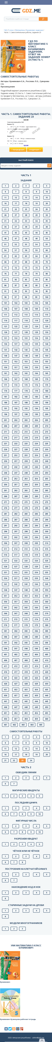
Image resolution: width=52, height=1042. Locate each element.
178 (26, 391)
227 (15, 449)
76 (5, 273)
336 (5, 578)
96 (5, 297)
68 (26, 262)
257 (15, 484)
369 (36, 613)
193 (26, 408)
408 (26, 660)
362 (15, 607)
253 (26, 478)
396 (5, 648)
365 (46, 607)
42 (16, 232)
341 (5, 584)
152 (15, 361)
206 (5, 426)
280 (46, 508)
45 (47, 232)
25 (47, 209)
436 (5, 695)
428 (26, 683)
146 (5, 355)
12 (16, 197)
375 (46, 619)
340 (46, 578)
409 (36, 660)
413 (26, 666)
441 (5, 701)
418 (26, 672)
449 (36, 707)
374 (36, 619)
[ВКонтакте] (6, 1028)
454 (36, 713)
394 (36, 642)
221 (5, 443)
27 (16, 215)
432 (15, 689)
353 (26, 596)
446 (5, 707)
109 (36, 309)
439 (36, 695)
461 (5, 724)
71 (5, 268)
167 (15, 379)
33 (26, 221)
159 (36, 367)
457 (15, 719)
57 (16, 250)
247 (15, 473)
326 (5, 566)
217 (15, 437)
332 (15, 572)
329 (36, 566)
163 (26, 373)
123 (26, 326)
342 (15, 584)
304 (36, 537)
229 (36, 449)
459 (36, 719)
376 (5, 625)
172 (15, 385)
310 (46, 543)
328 (26, 566)
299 (36, 531)
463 (23, 724)
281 (5, 514)
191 (5, 408)
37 (16, 227)
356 (5, 601)
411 (5, 666)
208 (26, 426)
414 (36, 666)
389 (36, 637)
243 (26, 467)
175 (46, 385)
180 (46, 391)
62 (16, 256)
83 (26, 279)
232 (15, 455)
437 (15, 695)
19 (36, 203)
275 (46, 502)
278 (26, 508)
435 (46, 689)
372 (15, 619)
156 (5, 367)
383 (26, 631)
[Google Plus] (21, 1028)
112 (15, 314)
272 (15, 502)
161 (5, 373)
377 (15, 625)
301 (5, 537)
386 (5, 637)
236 (5, 461)
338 (26, 578)
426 (5, 683)
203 (26, 420)
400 (46, 648)
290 (46, 519)
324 (36, 560)
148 (26, 355)
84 (36, 279)
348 (26, 590)
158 (26, 367)
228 (26, 449)
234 (36, 455)
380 (46, 625)
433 (26, 689)
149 (36, 355)
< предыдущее (17, 149)
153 (26, 361)
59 (36, 250)
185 (46, 396)
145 (46, 350)
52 (16, 244)
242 (15, 467)
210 (46, 426)
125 (46, 326)
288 (26, 519)
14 (36, 197)
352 (15, 596)
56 (5, 250)
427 (15, 683)
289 (36, 519)
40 (47, 227)
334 (36, 572)
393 (26, 642)
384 (36, 631)
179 (36, 391)
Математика (20, 30)
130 (46, 332)
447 (15, 707)
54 (36, 244)
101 (5, 303)
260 (46, 484)
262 (15, 490)
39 (36, 227)
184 (36, 396)
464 (31, 724)
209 (36, 426)
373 (26, 619)
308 (26, 543)
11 (5, 197)
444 (36, 701)
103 (26, 303)
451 (5, 713)
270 (46, 496)
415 (46, 666)
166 (5, 379)
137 (15, 344)
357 (15, 601)
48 (26, 238)
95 (47, 291)
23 (26, 209)
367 (15, 613)
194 (36, 408)
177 (15, 391)
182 (15, 396)
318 (26, 555)
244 (36, 467)
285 (46, 514)
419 (36, 672)
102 (15, 303)
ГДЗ (5, 30)
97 (16, 297)
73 (26, 268)
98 (26, 297)
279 (36, 508)
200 (46, 414)
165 (46, 373)
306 (5, 543)
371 (5, 619)
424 (36, 678)
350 (46, 590)
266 (5, 496)
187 (15, 402)
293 (26, 525)
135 (46, 338)
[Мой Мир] (17, 1028)
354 (36, 596)
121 (5, 326)
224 (36, 443)
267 (15, 496)
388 (26, 637)
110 (46, 309)
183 (26, 396)
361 (5, 607)
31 (5, 221)
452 (15, 713)
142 (15, 350)
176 (5, 391)
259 (36, 484)
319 (36, 555)
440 (46, 695)
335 (46, 572)
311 (5, 549)
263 (26, 490)
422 (15, 678)
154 (36, 361)
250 (46, 473)
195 (46, 408)
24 (36, 209)
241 (5, 467)
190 (46, 402)
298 (26, 531)
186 (5, 402)
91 (5, 291)
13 (26, 197)
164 (36, 373)
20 (47, 203)
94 (36, 291)
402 (15, 654)
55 (47, 244)
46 (5, 238)
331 (5, 572)
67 (16, 262)
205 (46, 420)
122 (15, 326)
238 (26, 461)
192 (15, 408)
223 (26, 443)
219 (36, 437)
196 (5, 414)
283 (26, 514)
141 (5, 350)
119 (36, 320)
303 (26, 537)
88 (26, 285)
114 (36, 314)
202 (15, 420)
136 (5, 344)
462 (14, 724)
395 (46, 642)
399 (36, 648)
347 (15, 590)
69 (36, 262)
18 (26, 203)
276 (5, 508)
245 (46, 467)
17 (16, 203)
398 (26, 648)
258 (26, 484)
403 (26, 654)
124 (36, 326)
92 (16, 291)
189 (36, 402)
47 (16, 238)
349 (36, 590)
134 (36, 338)
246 (5, 473)
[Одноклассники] (13, 1028)
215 (46, 432)
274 (36, 502)
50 (47, 238)
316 (5, 555)
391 (5, 642)
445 (46, 701)
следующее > (35, 149)
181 (5, 396)
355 (46, 596)
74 (36, 268)
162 (15, 373)
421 (5, 678)
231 (5, 455)
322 (15, 560)
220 (46, 437)
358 (26, 601)
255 (46, 478)
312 (15, 549)
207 (15, 426)
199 (36, 414)
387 (15, 637)
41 (5, 232)
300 (46, 531)
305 (46, 537)
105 (46, 303)
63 (26, 256)
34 (36, 221)
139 (36, 344)
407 (15, 660)
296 (5, 531)
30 (47, 215)
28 (26, 215)
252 (15, 478)
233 (26, 455)
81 (5, 279)
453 (26, 713)
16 (5, 203)
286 (5, 519)
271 (5, 502)
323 (26, 560)
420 (46, 672)
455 (46, 713)
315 (46, 549)
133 (26, 338)
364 (36, 607)
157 (15, 367)
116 (5, 320)
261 (5, 490)
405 (46, 654)
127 (15, 332)
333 (26, 572)
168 (26, 379)
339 (36, 578)
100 (46, 297)
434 (36, 689)
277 (15, 508)
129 (36, 332)
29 (36, 215)
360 (46, 601)
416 (5, 672)
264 (36, 490)
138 (26, 344)
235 (46, 455)
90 (47, 285)
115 (46, 314)
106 (5, 309)
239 (36, 461)
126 (5, 332)
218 (26, 437)
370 (46, 613)
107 (15, 309)
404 (36, 654)
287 (15, 519)
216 (5, 437)
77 (16, 273)
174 (36, 385)
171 (5, 385)
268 (26, 496)
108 (26, 309)
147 (15, 355)
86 (5, 285)
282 (15, 514)
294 (36, 525)
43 (26, 232)
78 (26, 273)
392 (15, 642)
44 (36, 232)
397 (15, 648)
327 (15, 566)
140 (46, 344)
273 (26, 502)
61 (5, 256)
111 (5, 314)
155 (46, 361)
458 (26, 719)
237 (15, 461)
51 (5, 244)
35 (47, 221)
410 (46, 660)
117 (15, 320)
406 (5, 660)
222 (15, 443)
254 (36, 478)
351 (5, 596)
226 (5, 449)
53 (26, 244)
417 (15, 672)
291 (5, 525)
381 (5, 631)
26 (5, 215)
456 (5, 719)
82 (16, 279)
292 (15, 525)
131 (5, 338)
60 (47, 250)
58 (26, 250)
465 (40, 724)
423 (26, 678)
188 (26, 402)
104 (36, 303)
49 (36, 238)
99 (36, 297)
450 (46, 707)
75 (47, 268)
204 (36, 420)
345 (46, 584)
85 (47, 279)
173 (26, 385)
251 (5, 478)
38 (26, 227)
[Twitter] (10, 1028)
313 (26, 549)
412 (15, 666)
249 (36, 473)
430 (46, 683)
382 (15, 631)
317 (15, 555)
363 (26, 607)
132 (15, 338)
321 (5, 560)
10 (47, 191)
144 (36, 350)
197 (15, 414)
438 (26, 695)
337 (15, 578)
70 (47, 262)
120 (46, 320)
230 (46, 449)
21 (5, 209)
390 (46, 637)
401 (5, 654)
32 (16, 221)
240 (46, 461)
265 (46, 490)
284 (36, 514)
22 (16, 209)
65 (47, 256)
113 (26, 314)
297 (15, 531)
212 (15, 432)
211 (5, 432)
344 (36, 584)
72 (16, 268)
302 (15, 537)
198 (26, 414)
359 (36, 601)
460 (46, 719)
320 (46, 555)
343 (26, 584)
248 (26, 473)
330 (46, 566)
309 (36, 543)
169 (36, 379)
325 (46, 560)
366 (5, 613)
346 (5, 590)
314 (36, 549)
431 (5, 689)
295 (46, 525)
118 (26, 320)
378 (26, 625)
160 (46, 367)
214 (36, 432)
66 (5, 262)
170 (46, 379)
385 (46, 631)
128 (26, 332)
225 (46, 443)
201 (5, 420)
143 (26, 350)
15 (47, 197)
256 (5, 484)
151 (5, 361)
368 (26, 613)
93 (26, 291)
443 (26, 701)
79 (36, 273)
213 (26, 432)
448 (26, 707)
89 (36, 285)
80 (47, 273)
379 (36, 625)
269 (36, 496)
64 (36, 256)
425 (46, 678)
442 (15, 701)
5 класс (11, 30)
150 (46, 355)
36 (5, 227)
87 (16, 285)
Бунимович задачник (34, 30)
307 (15, 543)
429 (36, 683)
